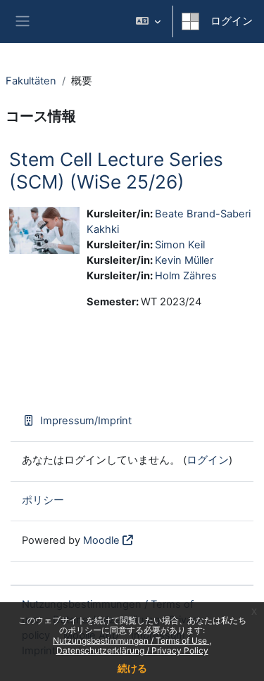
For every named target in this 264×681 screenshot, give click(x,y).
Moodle (101, 540)
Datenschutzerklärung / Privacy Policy (132, 650)
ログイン (231, 21)
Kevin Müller (184, 260)
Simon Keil (180, 244)
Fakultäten (31, 81)
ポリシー (43, 500)
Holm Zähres (186, 275)
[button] (148, 21)
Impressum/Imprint (86, 420)
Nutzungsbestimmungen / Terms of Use (131, 640)
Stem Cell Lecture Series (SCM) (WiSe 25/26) (116, 170)
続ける (132, 668)
